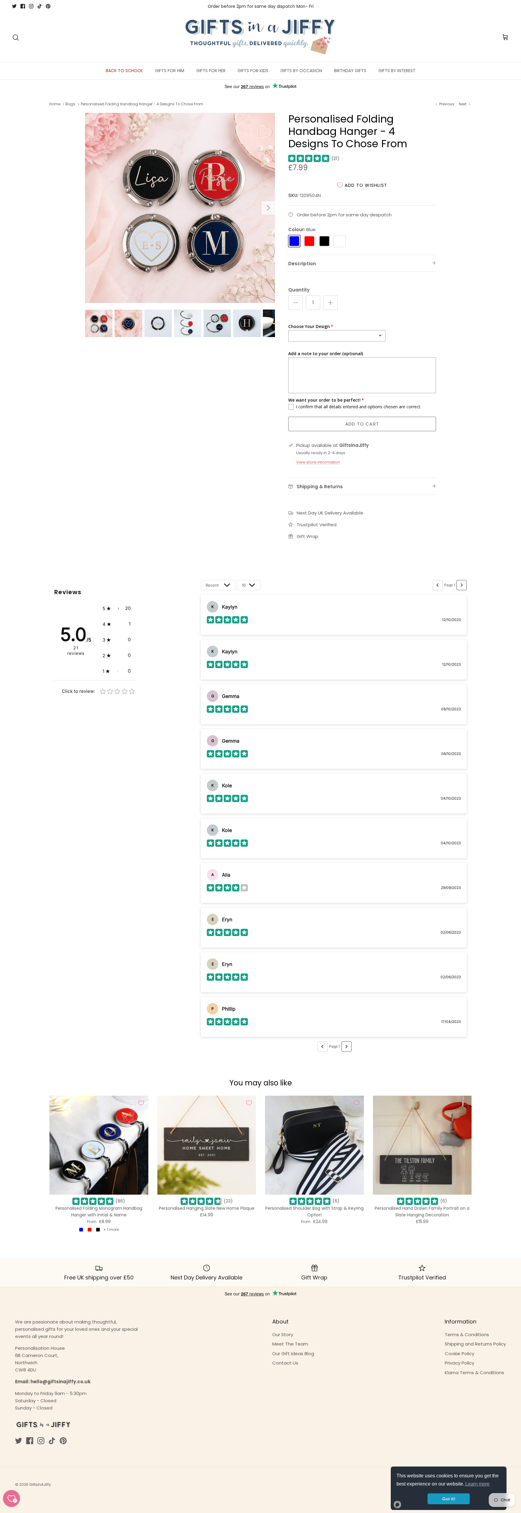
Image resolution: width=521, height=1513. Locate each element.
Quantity (299, 290)
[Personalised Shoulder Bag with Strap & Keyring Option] (314, 1145)
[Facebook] (23, 6)
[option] (180, 208)
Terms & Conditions (467, 1334)
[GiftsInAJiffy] (260, 37)
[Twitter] (14, 6)
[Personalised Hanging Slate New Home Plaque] (206, 1145)
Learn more (477, 1483)
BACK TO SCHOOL (124, 71)
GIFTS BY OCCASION (301, 71)
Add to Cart (362, 424)
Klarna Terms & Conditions (474, 1372)
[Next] (268, 208)
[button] (116, 608)
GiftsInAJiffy (40, 1484)
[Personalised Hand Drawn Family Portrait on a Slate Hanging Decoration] (422, 1145)
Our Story (282, 1334)
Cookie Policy (459, 1353)
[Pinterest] (48, 6)
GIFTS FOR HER (211, 71)
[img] (308, 158)
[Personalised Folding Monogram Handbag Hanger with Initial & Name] (98, 1145)
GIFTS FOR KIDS (253, 71)
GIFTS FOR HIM (169, 71)
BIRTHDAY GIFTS (350, 71)
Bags (70, 104)
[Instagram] (31, 6)
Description (302, 263)
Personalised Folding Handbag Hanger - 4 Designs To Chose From (142, 104)
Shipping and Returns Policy (475, 1344)
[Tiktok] (39, 6)
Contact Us (285, 1363)
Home (54, 104)
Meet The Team (290, 1344)
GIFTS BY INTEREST (396, 71)
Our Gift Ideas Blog (293, 1353)
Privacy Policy (459, 1363)
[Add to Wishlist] (141, 1103)
